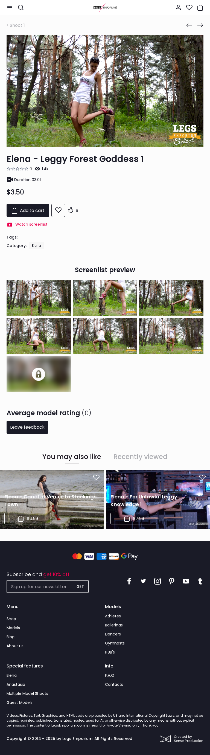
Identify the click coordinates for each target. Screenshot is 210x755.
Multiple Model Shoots (27, 693)
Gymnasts (115, 643)
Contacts (114, 684)
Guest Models (20, 702)
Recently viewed (140, 456)
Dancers (113, 634)
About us (15, 646)
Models (13, 628)
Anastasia (16, 684)
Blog (10, 637)
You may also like (71, 456)
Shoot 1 (17, 25)
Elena (36, 245)
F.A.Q (109, 675)
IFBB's (110, 652)
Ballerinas (114, 625)
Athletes (113, 616)
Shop (11, 619)
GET (80, 586)
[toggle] (10, 7)
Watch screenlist (31, 224)
